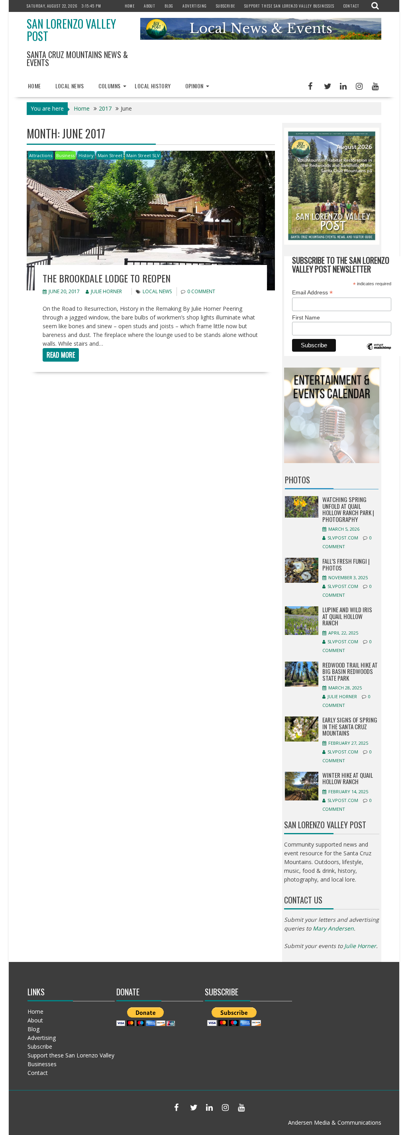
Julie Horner (106, 291)
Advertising (194, 6)
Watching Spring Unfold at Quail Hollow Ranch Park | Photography (348, 509)
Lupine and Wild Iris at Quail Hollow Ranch (347, 616)
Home (130, 6)
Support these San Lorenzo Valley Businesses (289, 6)
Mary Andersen (333, 928)
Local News (69, 86)
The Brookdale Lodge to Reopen (107, 278)
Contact (351, 6)
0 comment (201, 291)
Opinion (194, 86)
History (86, 155)
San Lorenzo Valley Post (71, 30)
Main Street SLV (143, 155)
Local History (153, 86)
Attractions (40, 155)
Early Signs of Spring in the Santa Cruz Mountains (349, 726)
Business (65, 155)
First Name (306, 317)
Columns (109, 86)
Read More (61, 355)
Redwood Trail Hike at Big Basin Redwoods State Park (350, 671)
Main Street (110, 155)
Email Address (312, 292)
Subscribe (225, 6)
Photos (297, 480)
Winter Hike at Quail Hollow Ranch (347, 778)
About (149, 6)
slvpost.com (343, 538)
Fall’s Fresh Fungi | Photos (346, 564)
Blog (169, 6)
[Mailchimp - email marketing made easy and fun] (379, 352)
